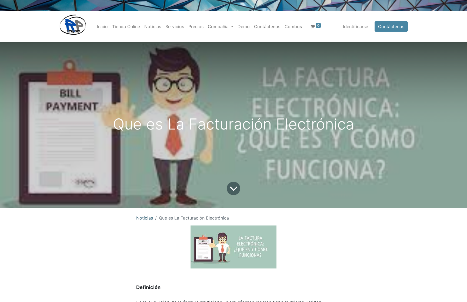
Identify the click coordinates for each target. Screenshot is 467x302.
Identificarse (355, 26)
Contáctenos (391, 26)
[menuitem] (102, 26)
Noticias (144, 218)
